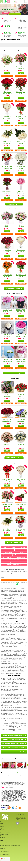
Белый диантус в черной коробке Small (7, 336)
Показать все (5, 760)
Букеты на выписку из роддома (14, 564)
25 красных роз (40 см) (21, 117)
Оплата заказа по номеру (5, 835)
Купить (7, 73)
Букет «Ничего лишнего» (7, 192)
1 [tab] (13, 14)
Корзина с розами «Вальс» (21, 445)
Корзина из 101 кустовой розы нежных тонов (7, 445)
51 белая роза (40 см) (21, 167)
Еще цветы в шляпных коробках (14, 373)
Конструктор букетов (4, 841)
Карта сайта (2, 848)
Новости (2, 829)
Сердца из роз (21, 549)
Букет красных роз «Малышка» (21, 505)
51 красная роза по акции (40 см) (7, 93)
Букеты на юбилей (14, 562)
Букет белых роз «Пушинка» (7, 117)
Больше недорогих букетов (14, 288)
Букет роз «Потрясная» (21, 192)
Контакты (2, 840)
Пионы (21, 552)
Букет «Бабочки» (7, 225)
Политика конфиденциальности (7, 846)
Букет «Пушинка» (21, 225)
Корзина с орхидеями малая (7, 396)
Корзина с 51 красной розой (7, 420)
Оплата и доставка (4, 834)
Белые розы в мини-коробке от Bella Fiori (7, 361)
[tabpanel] (14, 9)
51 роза (13, 547)
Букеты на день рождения (14, 559)
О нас (1, 838)
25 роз (4, 547)
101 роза (23, 547)
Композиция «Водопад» (21, 420)
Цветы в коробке (7, 557)
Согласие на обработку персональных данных (10, 845)
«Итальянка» (7, 67)
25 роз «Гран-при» (20, 92)
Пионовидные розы (20, 554)
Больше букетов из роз (14, 542)
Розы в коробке (8, 552)
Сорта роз (2, 837)
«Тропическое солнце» (7, 275)
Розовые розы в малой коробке (21, 335)
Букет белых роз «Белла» (7, 142)
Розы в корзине (7, 549)
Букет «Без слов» (7, 250)
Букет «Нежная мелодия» (21, 67)
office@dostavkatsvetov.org (21, 815)
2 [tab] (15, 14)
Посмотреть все (4, 809)
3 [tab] (16, 14)
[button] (4, 417)
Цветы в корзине (21, 557)
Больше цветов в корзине (14, 457)
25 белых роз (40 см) (20, 142)
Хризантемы (6, 554)
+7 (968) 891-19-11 (17, 582)
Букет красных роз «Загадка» (7, 480)
